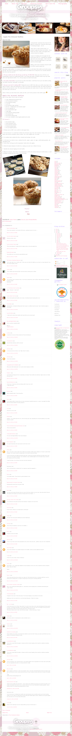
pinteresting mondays (59, 194)
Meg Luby (9, 668)
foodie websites (57, 181)
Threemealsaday (10, 593)
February (58, 252)
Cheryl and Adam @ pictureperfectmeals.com (15, 425)
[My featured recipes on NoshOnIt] (62, 297)
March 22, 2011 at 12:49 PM (12, 369)
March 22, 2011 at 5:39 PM (12, 430)
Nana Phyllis (9, 547)
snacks (56, 203)
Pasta (56, 191)
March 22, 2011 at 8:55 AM (12, 273)
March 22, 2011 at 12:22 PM (12, 353)
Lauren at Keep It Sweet (11, 244)
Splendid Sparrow (39, 729)
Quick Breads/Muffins (31, 219)
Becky (8, 399)
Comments (58, 263)
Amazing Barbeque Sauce (61, 243)
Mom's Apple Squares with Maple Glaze (64, 147)
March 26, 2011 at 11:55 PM (12, 646)
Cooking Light (57, 174)
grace (8, 490)
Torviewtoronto (10, 340)
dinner (56, 178)
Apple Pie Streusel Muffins (13, 37)
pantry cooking (57, 190)
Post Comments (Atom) (14, 715)
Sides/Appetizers (58, 202)
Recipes (24, 3)
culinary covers (57, 176)
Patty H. (8, 575)
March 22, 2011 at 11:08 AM (12, 345)
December (59, 233)
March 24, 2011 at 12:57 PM (12, 590)
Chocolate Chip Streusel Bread (62, 248)
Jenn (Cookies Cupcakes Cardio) (13, 584)
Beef (55, 162)
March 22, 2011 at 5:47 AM (12, 248)
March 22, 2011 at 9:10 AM (12, 284)
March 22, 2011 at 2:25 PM (12, 387)
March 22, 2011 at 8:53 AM (12, 265)
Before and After (58, 163)
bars (55, 161)
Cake (56, 167)
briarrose (8, 391)
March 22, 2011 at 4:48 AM (12, 232)
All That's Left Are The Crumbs (13, 499)
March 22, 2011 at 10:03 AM (12, 309)
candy (56, 168)
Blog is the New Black (11, 228)
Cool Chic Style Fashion (11, 236)
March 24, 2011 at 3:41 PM (12, 600)
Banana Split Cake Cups (61, 251)
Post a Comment (6, 710)
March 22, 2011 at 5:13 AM (12, 240)
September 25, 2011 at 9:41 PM (13, 688)
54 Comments (6, 221)
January (58, 253)
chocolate (56, 172)
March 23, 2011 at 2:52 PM (12, 462)
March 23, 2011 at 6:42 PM (12, 470)
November (59, 234)
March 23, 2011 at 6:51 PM (12, 478)
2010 (57, 254)
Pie (55, 193)
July (58, 238)
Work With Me (50, 3)
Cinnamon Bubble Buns (64, 127)
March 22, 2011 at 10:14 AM (12, 317)
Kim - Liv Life (9, 604)
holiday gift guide (58, 185)
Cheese (56, 169)
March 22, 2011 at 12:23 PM (12, 361)
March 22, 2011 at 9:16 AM (12, 292)
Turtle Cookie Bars (63, 105)
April (58, 241)
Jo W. (8, 702)
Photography (62, 3)
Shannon (8, 539)
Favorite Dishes (36, 3)
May (58, 240)
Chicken (56, 171)
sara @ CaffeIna (10, 313)
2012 (57, 231)
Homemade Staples (58, 186)
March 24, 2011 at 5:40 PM (12, 612)
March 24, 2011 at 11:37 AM (12, 580)
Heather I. (9, 372)
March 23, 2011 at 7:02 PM (12, 486)
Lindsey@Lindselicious (11, 433)
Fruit (55, 182)
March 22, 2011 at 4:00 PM (12, 404)
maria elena (9, 507)
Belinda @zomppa (10, 252)
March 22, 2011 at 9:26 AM (12, 300)
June (58, 239)
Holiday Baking (57, 184)
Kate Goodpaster (10, 441)
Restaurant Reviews (58, 200)
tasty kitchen (57, 205)
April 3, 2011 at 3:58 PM (11, 678)
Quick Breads (57, 197)
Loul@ (8, 555)
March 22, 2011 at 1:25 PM (12, 378)
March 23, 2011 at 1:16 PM (12, 446)
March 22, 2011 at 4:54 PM (12, 422)
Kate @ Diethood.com (11, 382)
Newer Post (5, 712)
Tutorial (56, 206)
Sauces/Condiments (58, 201)
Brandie (8, 416)
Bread (56, 165)
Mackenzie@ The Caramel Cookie (13, 482)
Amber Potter (13, 219)
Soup (55, 204)
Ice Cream (56, 187)
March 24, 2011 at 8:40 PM (12, 620)
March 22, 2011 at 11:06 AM (12, 337)
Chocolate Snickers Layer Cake (61, 112)
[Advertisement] (60, 371)
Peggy (8, 515)
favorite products (58, 180)
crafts (56, 175)
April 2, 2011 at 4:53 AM (11, 665)
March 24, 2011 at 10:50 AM (12, 571)
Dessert (23, 219)
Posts (57, 261)
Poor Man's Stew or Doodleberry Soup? (64, 97)
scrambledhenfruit (10, 641)
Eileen (8, 474)
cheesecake (57, 170)
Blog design (32, 729)
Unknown (8, 348)
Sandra (8, 277)
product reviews (58, 196)
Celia (8, 408)
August (58, 237)
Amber (8, 449)
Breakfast (56, 166)
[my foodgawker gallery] (62, 284)
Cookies (56, 173)
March (58, 242)
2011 (57, 232)
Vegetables (57, 207)
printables (56, 195)
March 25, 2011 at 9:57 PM (12, 637)
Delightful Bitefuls (10, 326)
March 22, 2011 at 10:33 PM (12, 438)
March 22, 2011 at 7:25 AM (12, 256)
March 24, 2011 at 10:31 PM (12, 628)
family (56, 179)
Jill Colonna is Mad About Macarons (14, 260)
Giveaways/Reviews (58, 183)
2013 (57, 230)
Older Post (49, 712)
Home (6, 3)
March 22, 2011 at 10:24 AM (12, 329)
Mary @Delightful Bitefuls (12, 321)
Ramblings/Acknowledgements (60, 199)
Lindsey (8, 269)
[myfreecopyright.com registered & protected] (61, 328)
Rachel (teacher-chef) (11, 681)
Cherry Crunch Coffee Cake (61, 244)
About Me (15, 3)
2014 (57, 229)
